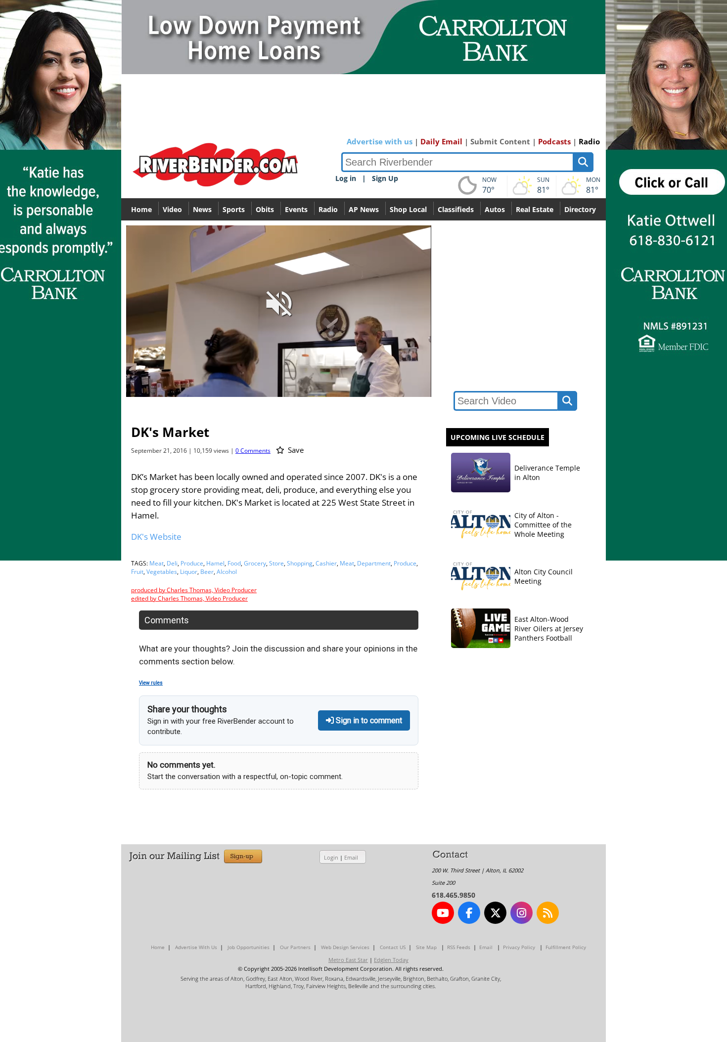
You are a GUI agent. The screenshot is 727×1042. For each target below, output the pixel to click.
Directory (580, 209)
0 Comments (253, 450)
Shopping (300, 563)
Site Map (426, 947)
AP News (364, 209)
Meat (156, 563)
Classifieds (456, 209)
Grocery (255, 563)
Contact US (393, 947)
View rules (151, 683)
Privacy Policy (519, 947)
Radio (589, 141)
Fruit (137, 571)
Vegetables (161, 571)
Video (172, 209)
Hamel (215, 563)
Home (141, 209)
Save (295, 450)
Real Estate (534, 209)
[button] (379, 388)
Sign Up (385, 178)
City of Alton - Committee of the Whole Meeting (543, 525)
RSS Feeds (458, 947)
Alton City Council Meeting (543, 576)
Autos (495, 209)
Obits (265, 209)
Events (296, 209)
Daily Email (441, 141)
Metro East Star (348, 959)
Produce (192, 563)
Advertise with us (379, 141)
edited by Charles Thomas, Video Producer (189, 598)
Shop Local (408, 209)
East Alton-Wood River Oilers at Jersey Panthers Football (548, 628)
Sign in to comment (368, 720)
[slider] (278, 372)
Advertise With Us (196, 947)
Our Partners (295, 947)
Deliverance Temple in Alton (547, 472)
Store (276, 563)
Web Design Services (345, 947)
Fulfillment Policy (565, 947)
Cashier (326, 563)
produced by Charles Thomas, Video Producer (194, 590)
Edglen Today (391, 959)
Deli (172, 563)
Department (374, 563)
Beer (207, 571)
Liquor (188, 571)
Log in (345, 178)
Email (351, 857)
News (202, 209)
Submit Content (500, 141)
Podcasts (554, 141)
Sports (234, 209)
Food (234, 563)
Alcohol (227, 571)
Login (331, 857)
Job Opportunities (248, 947)
